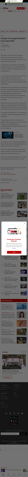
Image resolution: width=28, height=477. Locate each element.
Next (14, 252)
